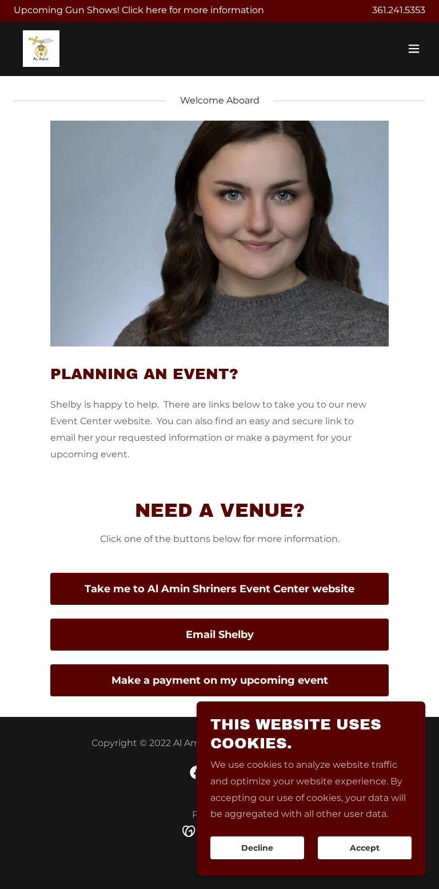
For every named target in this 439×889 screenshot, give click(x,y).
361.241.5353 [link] (398, 10)
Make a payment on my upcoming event (219, 680)
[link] (41, 48)
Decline (257, 848)
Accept (365, 848)
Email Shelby (220, 634)
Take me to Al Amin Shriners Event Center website (219, 589)
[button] (413, 48)
